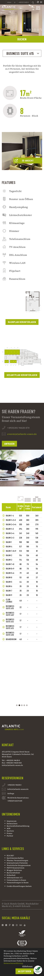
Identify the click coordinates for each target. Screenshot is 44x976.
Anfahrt (9, 2)
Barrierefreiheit (13, 872)
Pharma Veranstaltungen (17, 860)
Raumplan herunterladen (22, 322)
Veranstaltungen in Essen (18, 882)
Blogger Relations (14, 870)
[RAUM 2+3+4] (3, 524)
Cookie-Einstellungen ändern (19, 886)
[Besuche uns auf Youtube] (24, 925)
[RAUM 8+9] (3, 568)
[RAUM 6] (3, 586)
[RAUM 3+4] (3, 533)
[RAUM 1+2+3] (3, 520)
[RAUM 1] (3, 542)
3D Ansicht (28, 160)
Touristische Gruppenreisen (19, 865)
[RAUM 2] (3, 555)
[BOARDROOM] (3, 639)
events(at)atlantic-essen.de (22, 434)
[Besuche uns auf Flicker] (6, 925)
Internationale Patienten (17, 863)
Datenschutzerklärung (13, 963)
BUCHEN (22, 39)
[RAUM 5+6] (3, 573)
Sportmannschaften (15, 858)
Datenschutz (12, 823)
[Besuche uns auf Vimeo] (13, 925)
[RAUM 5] (3, 582)
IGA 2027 (10, 855)
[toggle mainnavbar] (38, 8)
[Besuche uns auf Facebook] (3, 925)
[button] (38, 970)
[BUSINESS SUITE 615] (3, 607)
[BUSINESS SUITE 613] (3, 627)
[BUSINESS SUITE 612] (3, 620)
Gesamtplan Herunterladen (22, 375)
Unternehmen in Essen (16, 880)
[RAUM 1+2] (3, 529)
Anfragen (9, 444)
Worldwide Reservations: (18, 798)
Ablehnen (27, 966)
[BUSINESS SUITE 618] (3, 634)
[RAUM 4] (3, 546)
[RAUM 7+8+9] (3, 551)
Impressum (11, 821)
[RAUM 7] (3, 591)
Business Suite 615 (20, 53)
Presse (9, 833)
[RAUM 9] (3, 595)
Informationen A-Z (14, 877)
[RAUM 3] (3, 560)
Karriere (10, 831)
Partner (10, 836)
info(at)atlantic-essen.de (12, 765)
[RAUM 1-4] (3, 515)
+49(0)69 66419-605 (14, 801)
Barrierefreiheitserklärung (18, 826)
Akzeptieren (24, 971)
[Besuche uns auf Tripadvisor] (21, 925)
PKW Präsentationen (15, 868)
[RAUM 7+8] (3, 564)
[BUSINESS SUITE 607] (3, 614)
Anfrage (10, 793)
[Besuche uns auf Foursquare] (9, 925)
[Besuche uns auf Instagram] (16, 925)
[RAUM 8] (3, 577)
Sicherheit (11, 875)
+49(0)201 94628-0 (14, 785)
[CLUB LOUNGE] (3, 600)
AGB (8, 828)
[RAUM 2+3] (3, 538)
